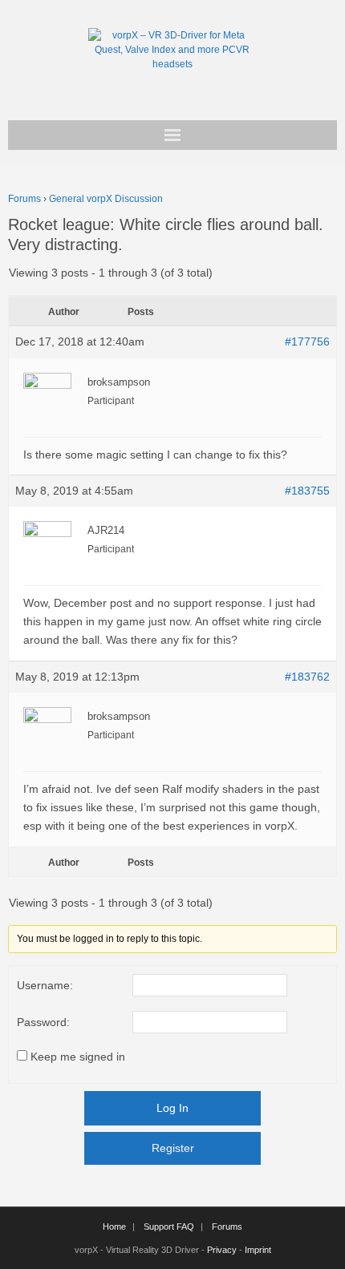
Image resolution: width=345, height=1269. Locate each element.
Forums (24, 198)
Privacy (222, 1250)
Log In (172, 1107)
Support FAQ (169, 1226)
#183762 (307, 676)
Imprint (258, 1250)
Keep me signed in (77, 1056)
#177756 (307, 341)
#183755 (307, 490)
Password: (43, 1022)
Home (114, 1226)
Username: (45, 985)
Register (173, 1148)
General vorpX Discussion (106, 198)
